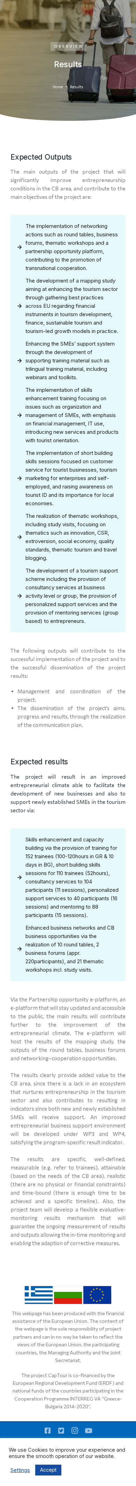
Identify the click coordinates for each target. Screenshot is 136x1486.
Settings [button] (20, 1470)
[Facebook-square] (47, 1430)
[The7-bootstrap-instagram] (74, 1430)
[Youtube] (88, 1430)
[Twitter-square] (61, 1430)
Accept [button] (48, 1470)
